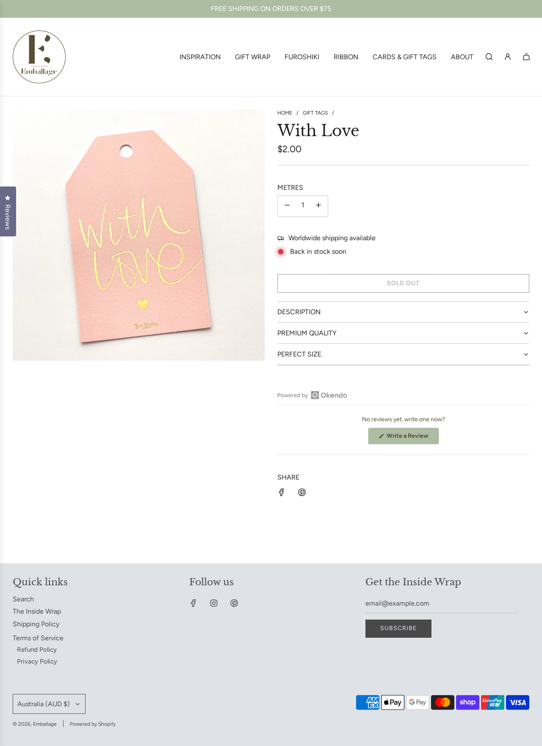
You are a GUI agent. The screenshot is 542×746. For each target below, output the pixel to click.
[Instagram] (214, 603)
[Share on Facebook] (281, 494)
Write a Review (412, 438)
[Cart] (526, 56)
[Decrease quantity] (287, 206)
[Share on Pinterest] (302, 494)
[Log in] (507, 56)
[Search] (489, 56)
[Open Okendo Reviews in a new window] (312, 395)
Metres (290, 188)
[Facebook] (193, 603)
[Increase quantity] (318, 206)
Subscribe (398, 628)
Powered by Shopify (93, 724)
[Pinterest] (234, 603)
